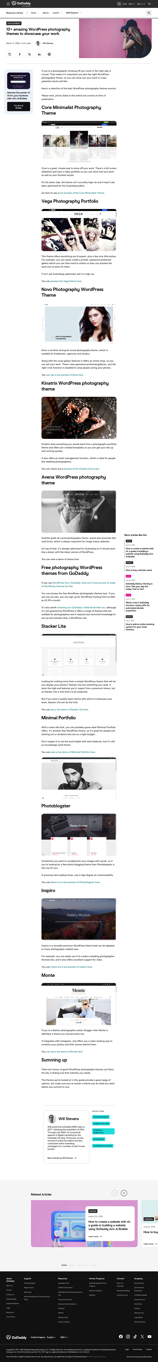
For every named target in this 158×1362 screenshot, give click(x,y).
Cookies (149, 1349)
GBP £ (63, 1337)
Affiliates (92, 1295)
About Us (9, 1285)
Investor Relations (12, 1303)
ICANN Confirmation (65, 1287)
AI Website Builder (140, 1295)
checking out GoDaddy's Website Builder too (81, 607)
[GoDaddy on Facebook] (121, 1338)
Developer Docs (63, 1283)
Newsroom (10, 1312)
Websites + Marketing (98, 1131)
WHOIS (60, 1313)
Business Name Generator (67, 1304)
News (128, 576)
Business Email (139, 1299)
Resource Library (14, 13)
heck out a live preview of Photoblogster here (76, 882)
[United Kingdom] (21, 3)
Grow (33, 13)
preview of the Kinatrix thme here (81, 468)
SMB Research (72, 13)
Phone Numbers (139, 1322)
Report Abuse (29, 1287)
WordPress (98, 1139)
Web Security (139, 1313)
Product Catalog (63, 1322)
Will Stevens (48, 43)
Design (129, 541)
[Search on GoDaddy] (149, 13)
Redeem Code (63, 1317)
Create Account (122, 1295)
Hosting (137, 1308)
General (129, 562)
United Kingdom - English (42, 1337)
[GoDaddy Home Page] (16, 1337)
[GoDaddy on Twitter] (142, 1338)
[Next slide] (124, 1193)
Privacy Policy (137, 1349)
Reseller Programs (95, 1291)
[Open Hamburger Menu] (7, 4)
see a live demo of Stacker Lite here (69, 709)
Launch (56, 13)
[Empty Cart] (149, 4)
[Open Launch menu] (61, 13)
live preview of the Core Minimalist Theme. (82, 192)
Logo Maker (138, 1317)
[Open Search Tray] (119, 4)
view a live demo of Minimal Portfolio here (73, 752)
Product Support (29, 1283)
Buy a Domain (139, 1283)
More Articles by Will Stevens (60, 1158)
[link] (19, 54)
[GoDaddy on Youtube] (149, 1338)
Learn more (93, 1236)
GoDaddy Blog (11, 1299)
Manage (129, 616)
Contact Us (10, 1294)
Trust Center (10, 1317)
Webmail (61, 1308)
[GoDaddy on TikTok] (135, 1338)
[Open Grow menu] (38, 13)
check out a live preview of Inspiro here (71, 966)
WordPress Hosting (102, 1146)
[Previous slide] (115, 1193)
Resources (27, 1292)
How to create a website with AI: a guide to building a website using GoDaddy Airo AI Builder (109, 1225)
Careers (9, 1290)
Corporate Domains (65, 1299)
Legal (8, 1308)
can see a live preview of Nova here (64, 374)
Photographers (100, 1117)
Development (14, 23)
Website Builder (101, 1124)
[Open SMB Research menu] (80, 13)
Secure (46, 13)
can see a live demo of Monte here (64, 1051)
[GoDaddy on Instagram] (128, 1338)
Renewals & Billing (123, 1291)
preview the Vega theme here (66, 281)
